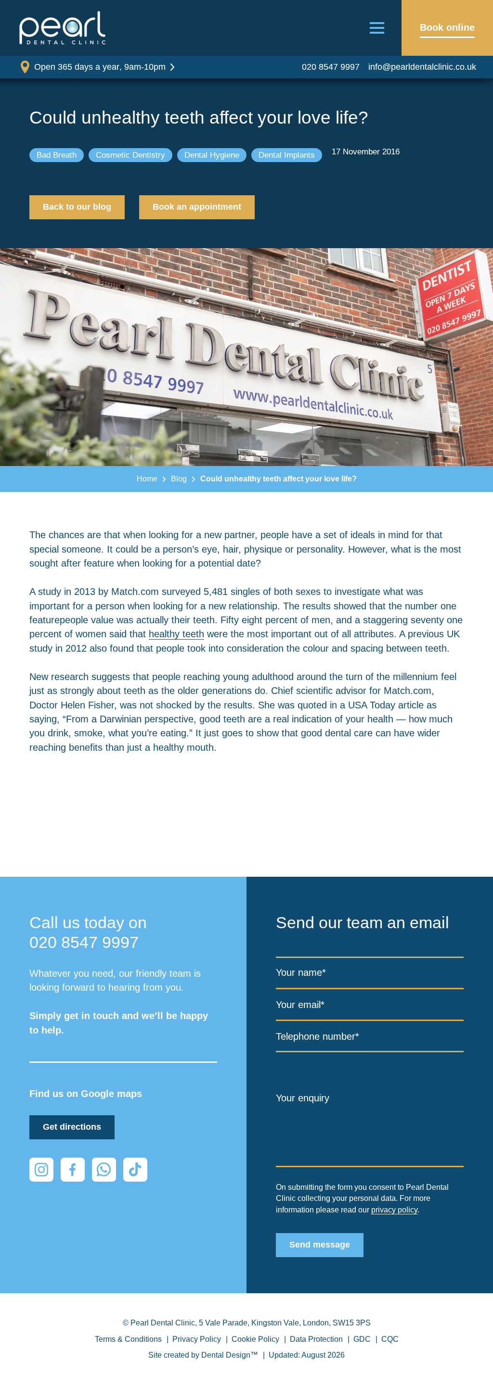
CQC (390, 1339)
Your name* (301, 972)
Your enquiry (302, 1098)
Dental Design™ (229, 1355)
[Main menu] (377, 28)
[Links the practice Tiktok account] (135, 1170)
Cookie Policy (255, 1339)
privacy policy (394, 1210)
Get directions (72, 1127)
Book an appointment (197, 207)
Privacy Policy (196, 1339)
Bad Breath (57, 155)
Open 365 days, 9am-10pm (100, 67)
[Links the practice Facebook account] (73, 1170)
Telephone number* (317, 1036)
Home (147, 479)
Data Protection (316, 1339)
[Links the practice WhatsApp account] (104, 1170)
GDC (362, 1339)
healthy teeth (176, 634)
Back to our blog (77, 207)
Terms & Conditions (128, 1339)
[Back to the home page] (62, 28)
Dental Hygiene (211, 155)
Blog (179, 479)
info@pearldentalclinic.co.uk (422, 67)
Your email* (300, 1004)
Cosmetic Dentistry (130, 155)
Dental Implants (287, 155)
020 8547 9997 (331, 67)
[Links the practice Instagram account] (41, 1170)
